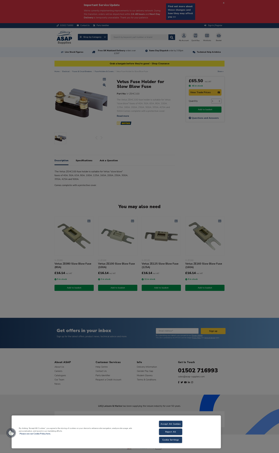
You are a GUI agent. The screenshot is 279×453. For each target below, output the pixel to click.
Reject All (170, 431)
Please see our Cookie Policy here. (35, 433)
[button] (11, 433)
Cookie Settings (170, 439)
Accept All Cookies (171, 423)
